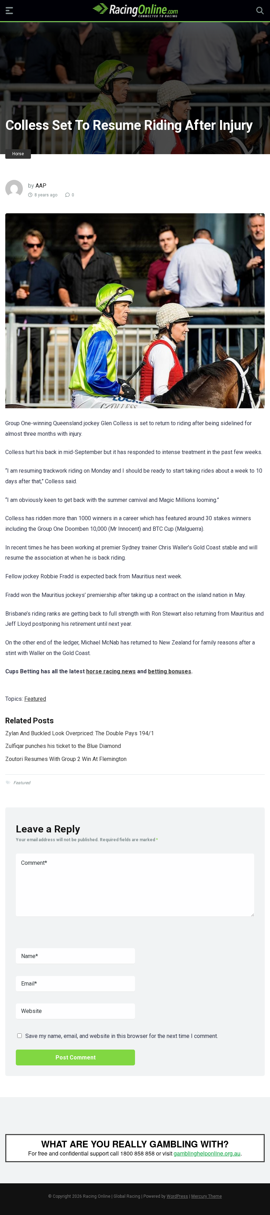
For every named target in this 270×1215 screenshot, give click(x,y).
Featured (35, 698)
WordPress (177, 1196)
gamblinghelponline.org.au (207, 1153)
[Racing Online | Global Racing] (135, 10)
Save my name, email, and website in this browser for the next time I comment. (121, 1036)
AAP (41, 185)
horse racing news (111, 671)
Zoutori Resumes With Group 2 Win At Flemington (66, 759)
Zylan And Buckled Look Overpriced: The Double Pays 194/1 (79, 733)
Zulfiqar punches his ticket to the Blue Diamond (63, 746)
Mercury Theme (206, 1196)
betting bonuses (169, 671)
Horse (18, 153)
